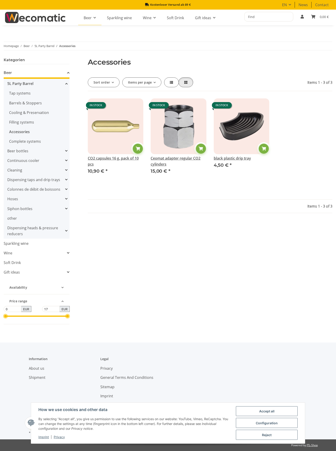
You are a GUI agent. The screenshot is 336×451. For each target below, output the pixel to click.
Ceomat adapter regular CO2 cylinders (175, 161)
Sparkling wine (16, 243)
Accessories (19, 131)
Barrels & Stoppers (25, 102)
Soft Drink (12, 262)
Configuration (267, 423)
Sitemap (107, 386)
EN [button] (284, 4)
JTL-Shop (312, 445)
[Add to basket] (138, 149)
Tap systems (20, 93)
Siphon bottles (19, 208)
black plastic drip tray (232, 158)
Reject (267, 435)
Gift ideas (12, 272)
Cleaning (14, 170)
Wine (8, 253)
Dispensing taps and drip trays (33, 179)
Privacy (59, 437)
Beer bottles (17, 150)
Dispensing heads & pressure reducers (32, 230)
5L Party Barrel (20, 83)
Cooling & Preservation (29, 112)
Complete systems (25, 141)
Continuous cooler (23, 160)
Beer (8, 72)
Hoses (12, 198)
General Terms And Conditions (126, 377)
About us (36, 368)
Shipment (37, 377)
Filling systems (21, 122)
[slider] (5, 316)
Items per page (140, 82)
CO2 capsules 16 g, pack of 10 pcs (113, 161)
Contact (322, 4)
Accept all (267, 411)
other (12, 218)
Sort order (101, 82)
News (303, 4)
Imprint (43, 437)
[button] (302, 16)
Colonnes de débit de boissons (33, 189)
